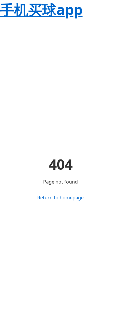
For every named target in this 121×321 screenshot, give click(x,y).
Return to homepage (60, 197)
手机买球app (41, 9)
